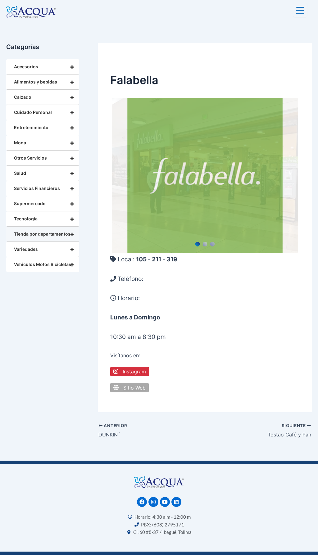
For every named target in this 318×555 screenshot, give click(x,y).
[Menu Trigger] (300, 10)
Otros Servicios (44, 158)
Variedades (44, 249)
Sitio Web (134, 388)
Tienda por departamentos (44, 234)
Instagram (134, 371)
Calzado (44, 97)
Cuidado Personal (44, 112)
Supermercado (44, 203)
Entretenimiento (44, 127)
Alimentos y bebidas (44, 82)
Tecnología (44, 219)
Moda (44, 143)
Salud (44, 173)
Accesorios (44, 66)
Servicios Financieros (44, 188)
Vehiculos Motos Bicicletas (44, 264)
